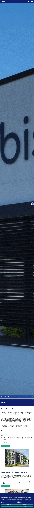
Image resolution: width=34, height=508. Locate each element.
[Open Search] (30, 1)
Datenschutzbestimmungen (30, 494)
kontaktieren (26, 426)
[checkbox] (1, 501)
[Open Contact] (32, 203)
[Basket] (28, 1)
